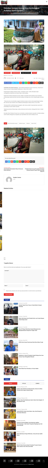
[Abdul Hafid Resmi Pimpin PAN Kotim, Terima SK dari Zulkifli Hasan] (10, 436)
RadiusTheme (31, 464)
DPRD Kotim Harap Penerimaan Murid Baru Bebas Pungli (31, 342)
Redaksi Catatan (17, 177)
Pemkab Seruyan (16, 72)
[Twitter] (9, 161)
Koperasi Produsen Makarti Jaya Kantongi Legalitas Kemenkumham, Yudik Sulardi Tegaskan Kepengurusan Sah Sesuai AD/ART (29, 424)
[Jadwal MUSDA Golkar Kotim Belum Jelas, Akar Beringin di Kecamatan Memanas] (10, 414)
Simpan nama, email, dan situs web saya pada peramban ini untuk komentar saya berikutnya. (23, 290)
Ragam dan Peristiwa (26, 72)
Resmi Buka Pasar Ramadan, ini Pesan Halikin (28, 368)
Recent (10, 383)
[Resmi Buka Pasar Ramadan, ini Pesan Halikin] (11, 370)
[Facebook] (6, 161)
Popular (24, 383)
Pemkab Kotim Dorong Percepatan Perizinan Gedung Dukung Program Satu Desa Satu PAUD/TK (34, 170)
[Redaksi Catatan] (15, 78)
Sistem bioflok (33, 123)
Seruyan (34, 72)
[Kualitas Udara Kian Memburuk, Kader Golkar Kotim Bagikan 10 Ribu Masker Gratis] (10, 402)
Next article (41, 167)
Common (37, 383)
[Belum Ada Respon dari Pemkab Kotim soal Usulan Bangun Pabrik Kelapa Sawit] (11, 320)
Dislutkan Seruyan (22, 123)
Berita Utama (7, 72)
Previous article (7, 167)
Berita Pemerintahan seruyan (13, 123)
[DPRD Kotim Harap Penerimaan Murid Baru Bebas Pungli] (11, 345)
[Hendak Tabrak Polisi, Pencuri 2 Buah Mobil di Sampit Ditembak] (11, 308)
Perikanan (28, 123)
